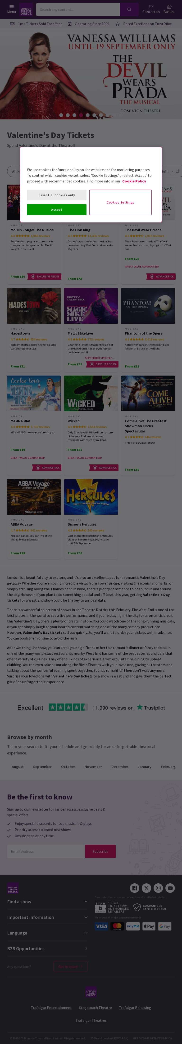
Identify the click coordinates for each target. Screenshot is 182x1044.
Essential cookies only (56, 195)
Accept (56, 209)
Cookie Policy (134, 180)
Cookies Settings (120, 202)
